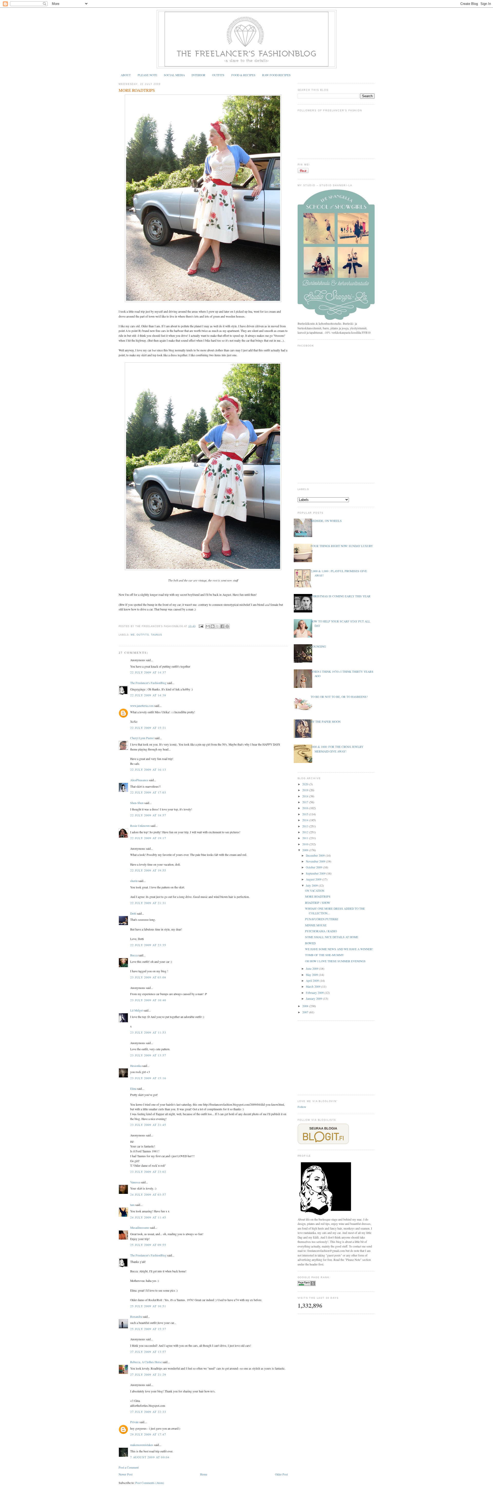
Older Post (281, 1474)
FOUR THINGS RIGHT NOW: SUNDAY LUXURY (342, 546)
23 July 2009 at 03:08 (148, 977)
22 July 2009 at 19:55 (148, 870)
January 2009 (314, 998)
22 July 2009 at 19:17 (148, 838)
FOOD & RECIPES (243, 75)
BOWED (310, 943)
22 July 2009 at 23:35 (148, 945)
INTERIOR (198, 75)
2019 (305, 790)
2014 (305, 820)
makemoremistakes (141, 1445)
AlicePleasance (139, 780)
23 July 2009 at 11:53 (148, 1032)
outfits (143, 634)
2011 (305, 838)
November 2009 (316, 861)
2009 (305, 850)
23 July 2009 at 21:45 (148, 1125)
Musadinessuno (139, 1228)
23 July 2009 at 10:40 (148, 1000)
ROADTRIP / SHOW (317, 903)
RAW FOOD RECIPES (276, 75)
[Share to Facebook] (222, 626)
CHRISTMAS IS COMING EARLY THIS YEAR (341, 596)
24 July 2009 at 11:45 (148, 1217)
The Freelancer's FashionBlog (148, 683)
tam (132, 1205)
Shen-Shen (137, 803)
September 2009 (316, 873)
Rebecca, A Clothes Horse (146, 1362)
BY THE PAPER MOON (325, 722)
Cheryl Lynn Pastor (142, 738)
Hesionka (135, 1066)
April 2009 (313, 981)
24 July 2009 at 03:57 (148, 1194)
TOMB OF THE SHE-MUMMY (324, 955)
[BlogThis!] (212, 626)
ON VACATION (314, 891)
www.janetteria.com (142, 706)
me (133, 634)
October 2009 (314, 867)
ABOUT (126, 75)
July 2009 (312, 885)
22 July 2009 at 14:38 (148, 695)
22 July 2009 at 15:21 (148, 728)
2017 (305, 802)
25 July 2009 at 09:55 (148, 1245)
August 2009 (314, 879)
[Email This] (207, 626)
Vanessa (135, 1182)
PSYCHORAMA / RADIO (321, 931)
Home (203, 1474)
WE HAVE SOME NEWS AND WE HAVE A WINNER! (339, 949)
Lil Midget (136, 1010)
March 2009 (313, 986)
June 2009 (312, 968)
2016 (305, 808)
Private (134, 1422)
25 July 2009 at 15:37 (148, 1329)
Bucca (134, 955)
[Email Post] (200, 626)
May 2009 (312, 975)
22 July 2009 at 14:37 (148, 672)
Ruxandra (136, 1317)
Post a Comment (129, 1467)
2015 (305, 814)
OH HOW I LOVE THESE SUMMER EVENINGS (335, 961)
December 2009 (316, 855)
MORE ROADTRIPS (137, 90)
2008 (305, 1006)
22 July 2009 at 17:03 (148, 792)
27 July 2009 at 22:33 (148, 1412)
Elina (133, 1089)
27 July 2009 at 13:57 (148, 1352)
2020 (305, 784)
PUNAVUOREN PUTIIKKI (321, 919)
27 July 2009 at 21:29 (148, 1374)
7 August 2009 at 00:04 (150, 1457)
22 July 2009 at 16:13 (148, 769)
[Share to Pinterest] (227, 626)
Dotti (133, 913)
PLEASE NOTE (147, 75)
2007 (305, 1012)
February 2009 (315, 993)
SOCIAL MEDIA (174, 75)
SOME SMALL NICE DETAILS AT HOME (331, 937)
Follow (302, 1107)
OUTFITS (218, 75)
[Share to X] (217, 626)
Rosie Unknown (140, 826)
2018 (305, 796)
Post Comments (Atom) (149, 1483)
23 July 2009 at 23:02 (148, 1172)
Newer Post (125, 1474)
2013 (305, 826)
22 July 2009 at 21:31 (148, 903)
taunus (156, 634)
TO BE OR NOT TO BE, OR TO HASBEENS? (339, 697)
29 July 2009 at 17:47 (148, 1434)
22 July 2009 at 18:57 (148, 815)
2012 (305, 832)
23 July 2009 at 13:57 (148, 1055)
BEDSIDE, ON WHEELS (326, 521)
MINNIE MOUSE (316, 925)
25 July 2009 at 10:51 (148, 1306)
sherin (134, 881)
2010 (305, 844)
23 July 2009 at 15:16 (148, 1078)
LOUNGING (318, 646)
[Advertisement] (336, 1057)
